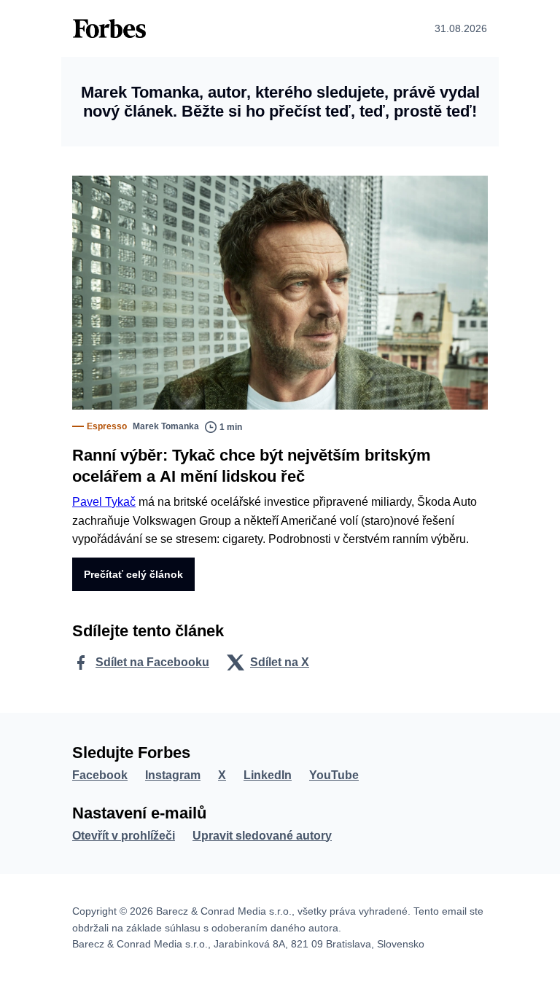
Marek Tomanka (166, 426)
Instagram (173, 775)
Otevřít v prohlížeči (123, 835)
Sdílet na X (279, 662)
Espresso (107, 426)
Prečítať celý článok (133, 574)
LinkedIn (268, 775)
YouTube (334, 775)
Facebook (100, 775)
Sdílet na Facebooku (152, 662)
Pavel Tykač (104, 502)
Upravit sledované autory (262, 835)
